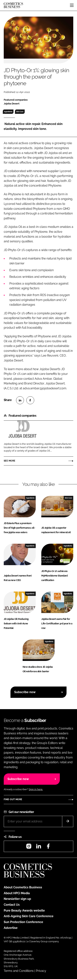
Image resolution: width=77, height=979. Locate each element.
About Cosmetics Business (23, 887)
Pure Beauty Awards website (24, 910)
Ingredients (8, 112)
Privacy (41, 971)
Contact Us (12, 904)
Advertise (11, 928)
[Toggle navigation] (72, 5)
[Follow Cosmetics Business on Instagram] (29, 847)
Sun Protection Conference (23, 922)
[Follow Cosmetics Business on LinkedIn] (38, 847)
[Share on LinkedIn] (20, 400)
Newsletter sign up (17, 899)
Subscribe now (25, 692)
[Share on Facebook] (30, 400)
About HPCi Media (17, 893)
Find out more (13, 799)
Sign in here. (36, 789)
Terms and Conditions (19, 971)
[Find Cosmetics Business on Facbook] (48, 847)
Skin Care (19, 112)
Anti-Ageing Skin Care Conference (28, 916)
